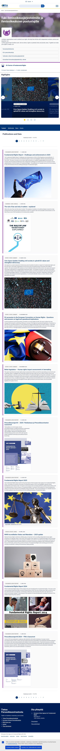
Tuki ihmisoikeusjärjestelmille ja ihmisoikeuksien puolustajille (17, 10)
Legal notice (12, 736)
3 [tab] (31, 120)
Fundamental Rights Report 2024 (15, 586)
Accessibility (30, 736)
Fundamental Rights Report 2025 (15, 480)
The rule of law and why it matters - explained (19, 207)
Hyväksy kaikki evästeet (12, 747)
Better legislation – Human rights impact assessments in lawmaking (27, 369)
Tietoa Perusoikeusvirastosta (10, 718)
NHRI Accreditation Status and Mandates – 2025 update (23, 534)
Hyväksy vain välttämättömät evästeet (31, 747)
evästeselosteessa (12, 743)
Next (57, 97)
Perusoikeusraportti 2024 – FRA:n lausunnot (19, 637)
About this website (4, 736)
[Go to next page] (41, 141)
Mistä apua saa (7, 722)
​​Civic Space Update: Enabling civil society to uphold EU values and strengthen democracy (28, 110)
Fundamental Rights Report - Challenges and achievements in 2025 (27, 155)
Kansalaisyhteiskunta (8, 49)
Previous (3, 97)
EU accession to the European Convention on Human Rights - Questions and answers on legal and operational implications (29, 318)
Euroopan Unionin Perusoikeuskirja (12, 720)
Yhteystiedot (34, 721)
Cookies (17, 736)
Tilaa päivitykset (7, 726)
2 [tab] (28, 120)
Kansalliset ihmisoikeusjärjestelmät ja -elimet (14, 59)
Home (2, 10)
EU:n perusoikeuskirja (8, 52)
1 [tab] (24, 120)
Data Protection (24, 736)
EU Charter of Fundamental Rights (16, 65)
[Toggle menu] (57, 5)
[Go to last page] (43, 141)
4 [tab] (34, 120)
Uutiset (4, 724)
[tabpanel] (30, 97)
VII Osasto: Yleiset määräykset (8, 70)
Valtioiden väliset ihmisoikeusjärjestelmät (13, 56)
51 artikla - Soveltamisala (21, 70)
